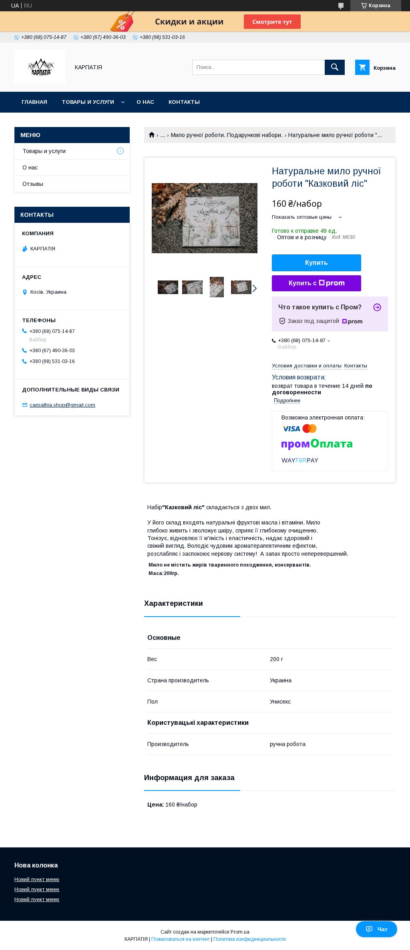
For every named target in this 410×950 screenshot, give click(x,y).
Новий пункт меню (36, 879)
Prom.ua (240, 932)
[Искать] (335, 67)
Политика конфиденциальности (249, 939)
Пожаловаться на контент (180, 939)
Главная (34, 102)
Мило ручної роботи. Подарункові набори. (227, 135)
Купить (316, 262)
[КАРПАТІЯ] (39, 81)
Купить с (303, 283)
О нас (145, 102)
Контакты (184, 102)
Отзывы (32, 184)
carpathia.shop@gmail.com (62, 405)
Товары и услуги (88, 102)
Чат (383, 929)
